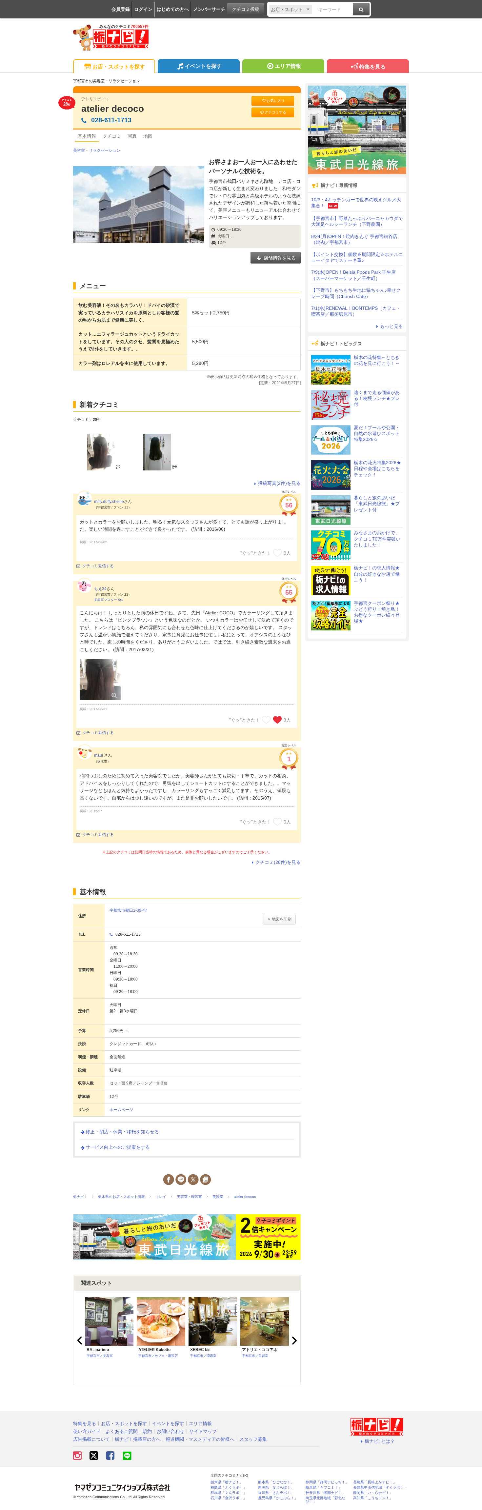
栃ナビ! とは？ (380, 1441)
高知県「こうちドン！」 (373, 1498)
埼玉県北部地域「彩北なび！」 (325, 1499)
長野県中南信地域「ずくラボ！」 (380, 1487)
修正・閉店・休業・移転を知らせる (122, 1131)
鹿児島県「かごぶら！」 (278, 1498)
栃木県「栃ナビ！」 (227, 1482)
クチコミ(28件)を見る (278, 862)
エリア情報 (288, 66)
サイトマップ (203, 1431)
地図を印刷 (281, 919)
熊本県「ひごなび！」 (276, 1482)
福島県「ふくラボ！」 (229, 1487)
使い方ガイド (87, 1431)
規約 (147, 1431)
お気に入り (276, 101)
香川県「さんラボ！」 (276, 1493)
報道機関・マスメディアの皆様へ (200, 1439)
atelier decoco (112, 109)
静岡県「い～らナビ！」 (373, 1493)
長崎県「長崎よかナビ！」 (374, 1482)
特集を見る (372, 67)
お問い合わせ (170, 1431)
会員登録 (120, 9)
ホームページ (121, 1109)
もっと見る (391, 326)
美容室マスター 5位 (108, 600)
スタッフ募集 (253, 1439)
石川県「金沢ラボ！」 (229, 1498)
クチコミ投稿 (245, 9)
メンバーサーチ (209, 9)
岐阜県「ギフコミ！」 (324, 1487)
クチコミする (275, 112)
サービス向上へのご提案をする (118, 1147)
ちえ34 (100, 588)
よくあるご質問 (122, 1431)
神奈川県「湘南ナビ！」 (325, 1493)
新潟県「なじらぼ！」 (276, 1487)
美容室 (79, 150)
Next (293, 1340)
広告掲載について (91, 1439)
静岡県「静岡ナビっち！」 (327, 1482)
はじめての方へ (173, 9)
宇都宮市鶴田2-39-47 (128, 910)
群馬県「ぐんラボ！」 (229, 1493)
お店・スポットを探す (118, 67)
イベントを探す (203, 66)
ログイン (143, 9)
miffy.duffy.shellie (109, 501)
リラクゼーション (104, 150)
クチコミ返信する (98, 566)
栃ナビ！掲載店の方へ (138, 1439)
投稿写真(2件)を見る (279, 483)
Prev (80, 1340)
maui (99, 755)
